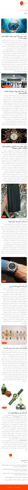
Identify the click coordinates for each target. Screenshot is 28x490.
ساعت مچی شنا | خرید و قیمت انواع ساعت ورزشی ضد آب (14, 37)
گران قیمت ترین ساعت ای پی (18, 286)
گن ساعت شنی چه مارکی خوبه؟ (17, 221)
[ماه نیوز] (22, 3)
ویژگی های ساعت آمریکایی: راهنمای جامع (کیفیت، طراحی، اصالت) (14, 147)
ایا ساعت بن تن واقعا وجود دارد (17, 413)
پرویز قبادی (24, 469)
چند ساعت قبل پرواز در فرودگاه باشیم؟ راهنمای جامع (15, 92)
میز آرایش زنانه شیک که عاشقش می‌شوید (13, 477)
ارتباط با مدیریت (17, 487)
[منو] (26, 4)
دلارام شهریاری (24, 465)
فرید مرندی (24, 473)
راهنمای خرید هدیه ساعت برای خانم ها (15, 348)
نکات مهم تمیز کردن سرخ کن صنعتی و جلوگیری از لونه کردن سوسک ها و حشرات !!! (14, 465)
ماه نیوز (24, 10)
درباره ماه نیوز (10, 487)
